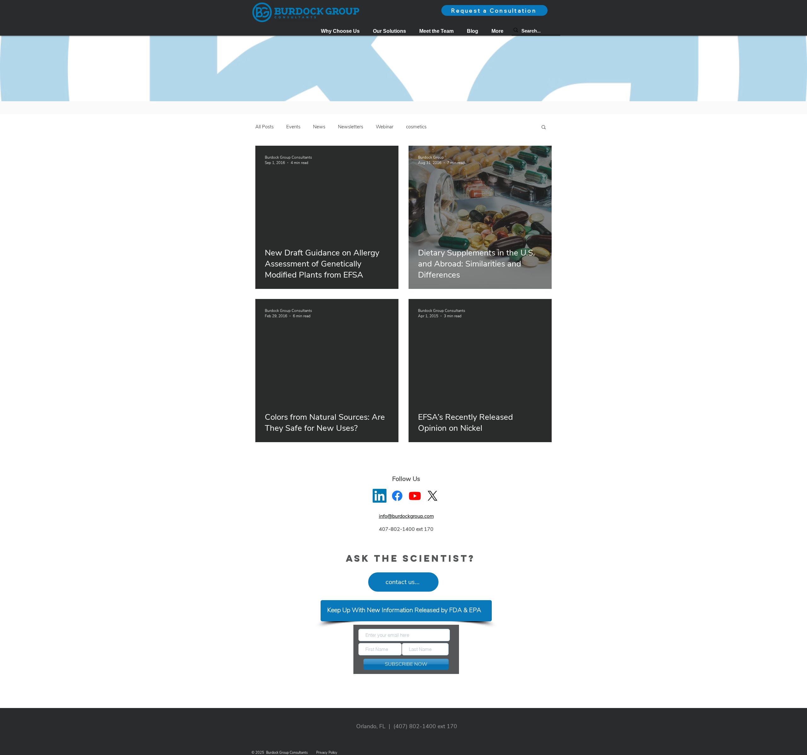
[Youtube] (415, 496)
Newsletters (350, 127)
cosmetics (416, 127)
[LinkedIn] (379, 496)
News (319, 127)
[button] (389, 31)
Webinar (384, 127)
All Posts (264, 127)
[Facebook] (397, 496)
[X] (432, 496)
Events (293, 127)
